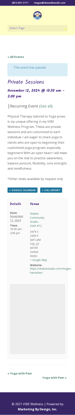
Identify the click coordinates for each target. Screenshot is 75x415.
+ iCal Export (51, 190)
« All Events (16, 57)
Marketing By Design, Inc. (37, 409)
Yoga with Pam (20, 373)
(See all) (45, 106)
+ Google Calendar (22, 190)
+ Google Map (38, 260)
